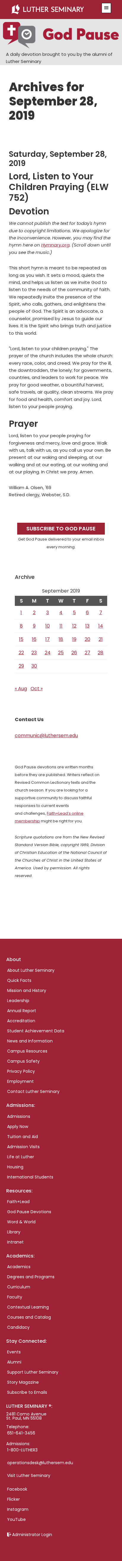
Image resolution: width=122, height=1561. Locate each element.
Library (13, 1232)
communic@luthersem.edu (46, 735)
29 (21, 666)
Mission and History (26, 990)
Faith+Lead (18, 1202)
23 (34, 652)
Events (14, 1352)
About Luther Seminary (30, 970)
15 (21, 639)
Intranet (15, 1242)
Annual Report (21, 1011)
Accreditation (21, 1021)
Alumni (14, 1362)
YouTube (16, 1519)
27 (87, 652)
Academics (18, 1267)
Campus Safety (23, 1061)
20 (87, 639)
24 (48, 652)
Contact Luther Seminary (33, 1091)
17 (47, 639)
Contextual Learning (28, 1307)
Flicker (13, 1499)
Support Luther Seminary (32, 1372)
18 (61, 639)
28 (100, 652)
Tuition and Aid (22, 1137)
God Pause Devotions (29, 1212)
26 (74, 652)
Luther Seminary (53, 9)
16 (34, 639)
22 (21, 652)
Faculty (14, 1297)
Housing (15, 1167)
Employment (20, 1081)
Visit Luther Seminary (28, 1475)
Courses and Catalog (29, 1317)
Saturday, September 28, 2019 (58, 159)
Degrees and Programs (30, 1277)
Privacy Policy (21, 1071)
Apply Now (17, 1126)
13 (87, 625)
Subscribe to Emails (27, 1392)
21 (101, 639)
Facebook (17, 1489)
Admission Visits (23, 1147)
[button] (106, 8)
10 (47, 625)
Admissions (18, 1116)
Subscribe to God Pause (61, 528)
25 (61, 652)
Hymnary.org (55, 245)
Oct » (36, 688)
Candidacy (18, 1327)
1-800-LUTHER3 (22, 1450)
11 (61, 625)
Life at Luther (20, 1157)
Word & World (21, 1222)
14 (100, 625)
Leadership (18, 1001)
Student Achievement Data (35, 1031)
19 (74, 639)
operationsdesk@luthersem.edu (40, 1463)
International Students (30, 1177)
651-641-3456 (21, 1433)
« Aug (21, 688)
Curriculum (18, 1287)
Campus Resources (27, 1051)
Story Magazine (23, 1382)
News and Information (30, 1041)
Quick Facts (19, 980)
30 (34, 666)
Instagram (17, 1509)
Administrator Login (32, 1535)
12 (74, 625)
